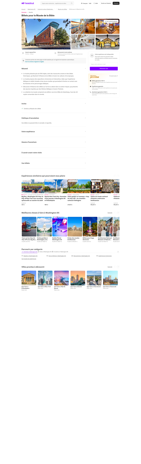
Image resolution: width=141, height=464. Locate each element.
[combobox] (57, 3)
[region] (33, 186)
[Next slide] (118, 212)
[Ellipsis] (55, 9)
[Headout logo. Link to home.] (28, 3)
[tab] (29, 251)
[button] (46, 34)
